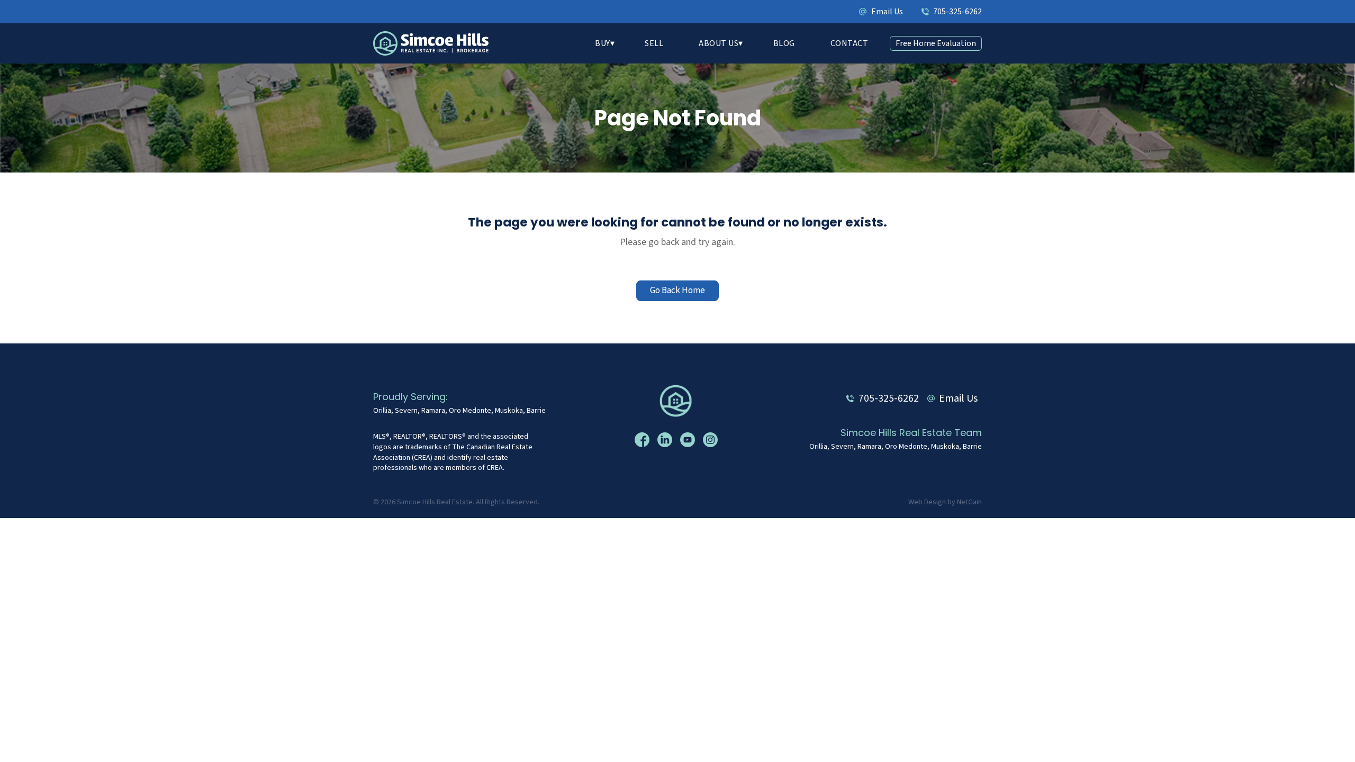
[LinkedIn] (666, 439)
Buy (602, 43)
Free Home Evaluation (936, 43)
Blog (784, 43)
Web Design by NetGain (945, 502)
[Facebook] (643, 439)
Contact (849, 43)
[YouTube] (689, 439)
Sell (654, 43)
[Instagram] (711, 439)
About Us (718, 43)
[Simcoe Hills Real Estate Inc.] (678, 400)
